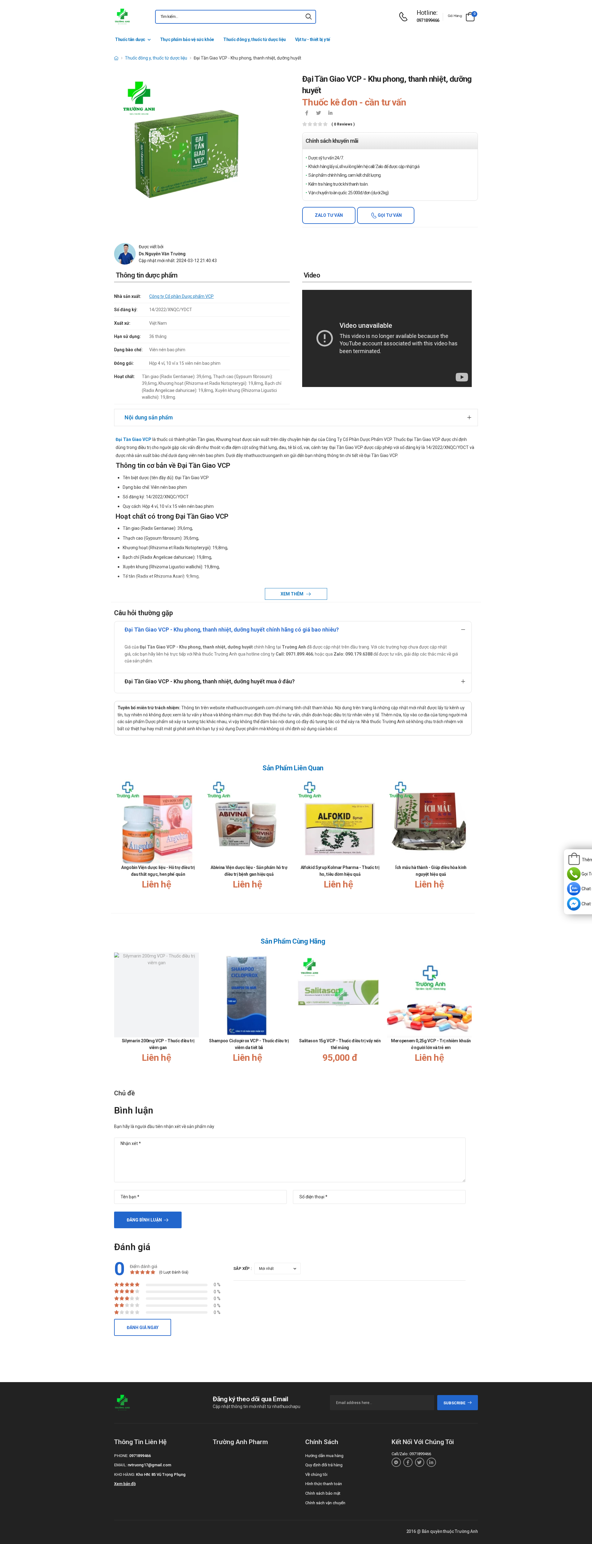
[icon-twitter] (318, 113)
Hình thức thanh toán (323, 1483)
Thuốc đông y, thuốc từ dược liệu (254, 39)
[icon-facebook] (306, 113)
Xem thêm (292, 593)
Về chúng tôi (316, 1474)
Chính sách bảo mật (322, 1493)
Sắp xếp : (242, 1268)
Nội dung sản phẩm (149, 417)
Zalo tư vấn (329, 215)
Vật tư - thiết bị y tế (312, 39)
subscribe (454, 1403)
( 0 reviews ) (343, 124)
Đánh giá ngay (142, 1327)
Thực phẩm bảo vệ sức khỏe (187, 39)
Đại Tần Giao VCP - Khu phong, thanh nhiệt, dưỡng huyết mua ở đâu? (210, 681)
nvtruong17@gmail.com (149, 1465)
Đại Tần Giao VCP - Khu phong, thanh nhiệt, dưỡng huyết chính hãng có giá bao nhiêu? (232, 629)
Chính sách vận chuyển (325, 1503)
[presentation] (468, 840)
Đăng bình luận (144, 1219)
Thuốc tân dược (130, 39)
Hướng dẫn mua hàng (324, 1455)
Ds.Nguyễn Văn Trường (162, 253)
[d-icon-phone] (405, 17)
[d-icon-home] (116, 58)
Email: (120, 1465)
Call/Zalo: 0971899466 (411, 1453)
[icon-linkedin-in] (330, 113)
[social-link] (396, 1462)
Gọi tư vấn (389, 215)
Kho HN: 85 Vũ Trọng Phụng (161, 1474)
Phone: (121, 1455)
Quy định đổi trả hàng (324, 1465)
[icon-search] (308, 17)
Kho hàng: (124, 1474)
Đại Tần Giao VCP (133, 439)
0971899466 (428, 20)
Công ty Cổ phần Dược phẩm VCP (181, 296)
